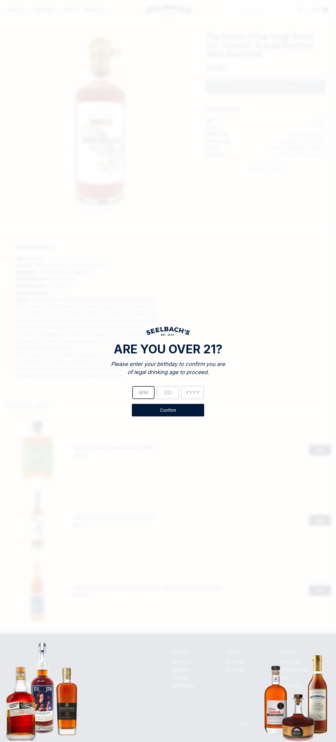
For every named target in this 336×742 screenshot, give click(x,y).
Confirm (168, 410)
